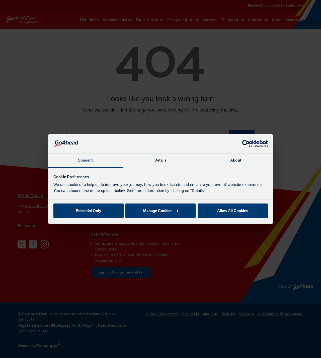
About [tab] (235, 160)
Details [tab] (160, 160)
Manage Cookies (157, 211)
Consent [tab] (85, 160)
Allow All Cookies (232, 211)
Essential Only (88, 211)
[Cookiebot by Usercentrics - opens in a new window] (246, 143)
